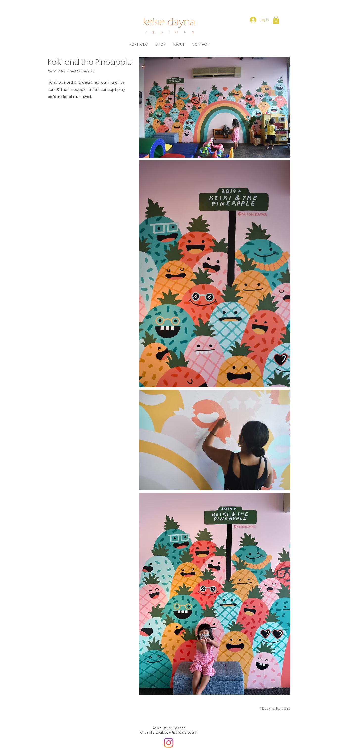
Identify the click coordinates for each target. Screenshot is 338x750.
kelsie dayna (169, 22)
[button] (276, 20)
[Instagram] (168, 743)
